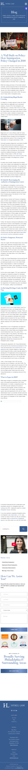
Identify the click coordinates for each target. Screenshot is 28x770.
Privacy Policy (19, 766)
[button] (26, 8)
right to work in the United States (11, 307)
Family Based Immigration (8, 562)
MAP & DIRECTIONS (14, 671)
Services (14, 717)
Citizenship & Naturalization (9, 567)
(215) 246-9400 (14, 753)
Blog (8, 15)
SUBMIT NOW (14, 629)
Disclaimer (12, 766)
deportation (14, 515)
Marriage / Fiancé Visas (8, 570)
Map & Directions (14, 745)
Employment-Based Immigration (9, 565)
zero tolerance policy (18, 155)
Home (4, 15)
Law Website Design (9, 768)
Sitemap (8, 766)
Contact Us (14, 721)
